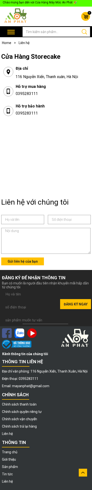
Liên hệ (24, 43)
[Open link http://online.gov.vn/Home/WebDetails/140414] (16, 344)
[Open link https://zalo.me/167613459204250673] (19, 333)
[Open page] (16, 15)
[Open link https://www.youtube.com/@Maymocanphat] (32, 333)
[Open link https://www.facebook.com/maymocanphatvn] (7, 333)
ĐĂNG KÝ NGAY (76, 304)
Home (9, 43)
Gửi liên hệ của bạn (23, 261)
